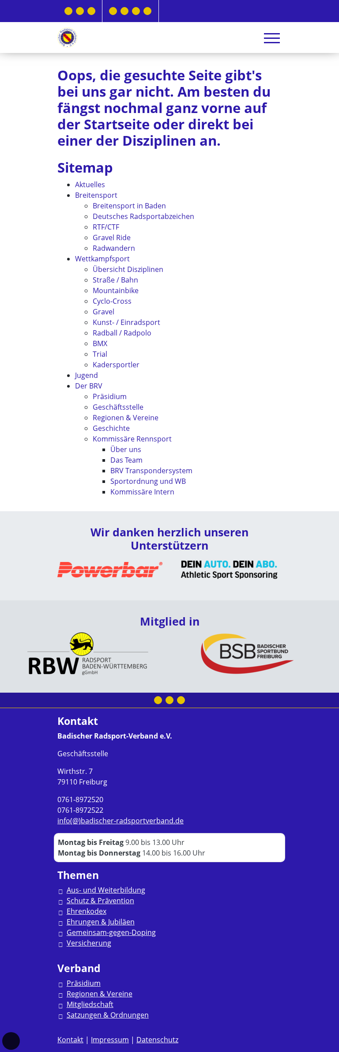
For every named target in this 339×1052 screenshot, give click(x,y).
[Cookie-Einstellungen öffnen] (11, 1041)
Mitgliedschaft (90, 1004)
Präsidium (84, 983)
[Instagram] (80, 11)
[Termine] (124, 11)
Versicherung (89, 943)
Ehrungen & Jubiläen (101, 922)
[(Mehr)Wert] (136, 11)
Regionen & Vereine (99, 994)
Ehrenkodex (86, 911)
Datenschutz (157, 1039)
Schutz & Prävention (100, 900)
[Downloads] (113, 11)
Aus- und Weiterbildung (106, 890)
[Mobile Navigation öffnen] (272, 38)
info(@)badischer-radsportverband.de (120, 821)
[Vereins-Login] (147, 11)
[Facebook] (68, 11)
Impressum (110, 1039)
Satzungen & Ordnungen (108, 1015)
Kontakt (70, 1039)
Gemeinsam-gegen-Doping (111, 932)
